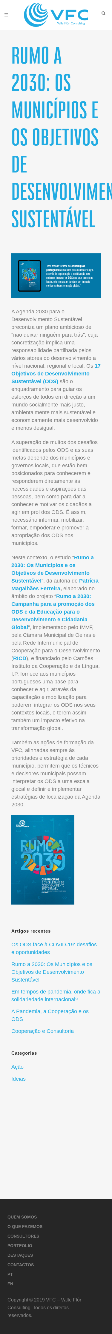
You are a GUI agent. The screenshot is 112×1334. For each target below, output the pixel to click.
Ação (17, 1067)
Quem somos (22, 1217)
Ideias (18, 1079)
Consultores (23, 1236)
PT (10, 1274)
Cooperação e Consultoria (42, 1031)
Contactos (20, 1264)
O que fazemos (24, 1226)
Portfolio (19, 1245)
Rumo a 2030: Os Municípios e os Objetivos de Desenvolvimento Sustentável (51, 972)
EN (10, 1283)
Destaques (20, 1255)
